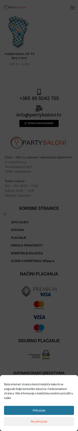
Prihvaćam (39, 410)
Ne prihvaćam (39, 421)
